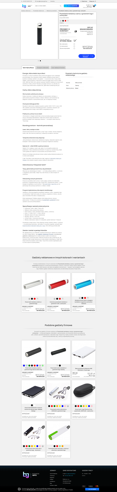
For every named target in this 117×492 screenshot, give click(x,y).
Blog (51, 483)
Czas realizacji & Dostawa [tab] (58, 67)
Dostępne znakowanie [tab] (43, 67)
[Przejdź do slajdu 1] (38, 60)
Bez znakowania (63, 44)
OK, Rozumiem (92, 489)
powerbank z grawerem (49, 200)
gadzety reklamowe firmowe (45, 234)
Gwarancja (52, 475)
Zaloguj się (91, 1)
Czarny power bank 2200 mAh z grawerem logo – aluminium (33, 449)
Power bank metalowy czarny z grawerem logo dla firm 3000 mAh (33, 368)
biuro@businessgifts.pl (42, 1)
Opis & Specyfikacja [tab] (28, 67)
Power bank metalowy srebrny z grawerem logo (33, 302)
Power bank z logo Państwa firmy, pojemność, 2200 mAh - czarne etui (83, 410)
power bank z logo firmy (51, 184)
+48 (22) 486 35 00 (27, 1)
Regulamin (52, 477)
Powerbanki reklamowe (38, 10)
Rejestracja (84, 1)
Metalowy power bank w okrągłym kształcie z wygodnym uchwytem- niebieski (84, 302)
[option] (29, 299)
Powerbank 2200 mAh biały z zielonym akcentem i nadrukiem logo (58, 449)
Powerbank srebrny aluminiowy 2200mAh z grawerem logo (58, 410)
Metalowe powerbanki (52, 10)
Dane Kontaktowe (53, 473)
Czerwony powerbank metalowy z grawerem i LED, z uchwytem (58, 302)
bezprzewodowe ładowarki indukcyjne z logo (34, 225)
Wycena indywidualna (65, 48)
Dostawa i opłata (53, 485)
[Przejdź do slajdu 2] (40, 60)
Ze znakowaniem (64, 46)
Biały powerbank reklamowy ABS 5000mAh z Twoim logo (83, 369)
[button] (72, 6)
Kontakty (53, 1)
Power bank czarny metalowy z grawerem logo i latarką (58, 368)
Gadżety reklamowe (25, 10)
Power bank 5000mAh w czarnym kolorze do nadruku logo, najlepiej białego (33, 409)
